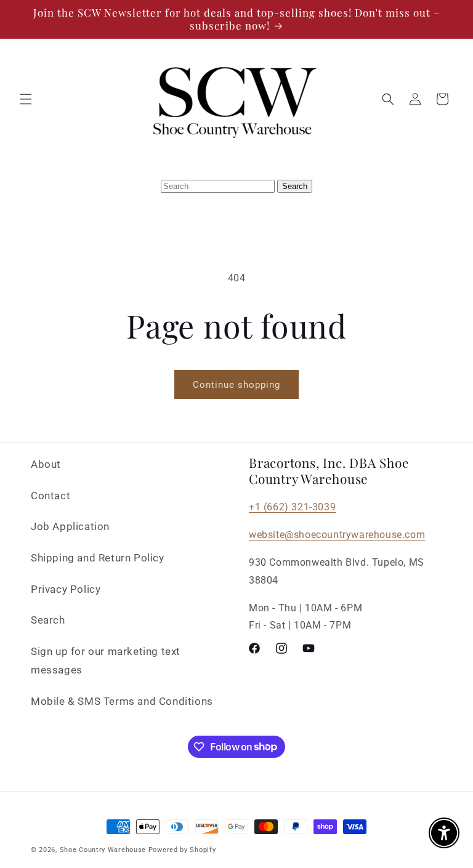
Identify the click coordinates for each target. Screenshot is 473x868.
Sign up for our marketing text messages (105, 661)
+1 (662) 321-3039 (292, 507)
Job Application (70, 526)
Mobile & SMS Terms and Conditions (122, 701)
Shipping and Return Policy (97, 558)
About (46, 464)
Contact (50, 495)
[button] (25, 99)
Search (48, 620)
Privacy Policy (65, 589)
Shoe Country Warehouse (103, 850)
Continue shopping (236, 384)
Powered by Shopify (182, 850)
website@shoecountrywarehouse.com (337, 534)
